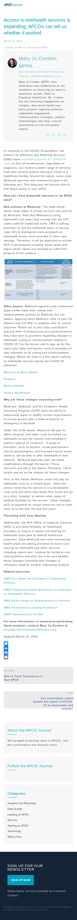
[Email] (38, 657)
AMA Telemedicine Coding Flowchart (31, 607)
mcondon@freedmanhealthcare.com (30, 629)
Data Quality (14, 808)
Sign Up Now (20, 880)
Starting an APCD (37, 47)
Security (12, 819)
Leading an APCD (14, 47)
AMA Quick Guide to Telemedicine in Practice (37, 600)
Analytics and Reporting (21, 803)
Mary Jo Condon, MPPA (38, 62)
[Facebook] (38, 652)
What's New (14, 836)
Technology (14, 831)
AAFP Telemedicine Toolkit (23, 614)
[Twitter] (38, 643)
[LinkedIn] (38, 648)
